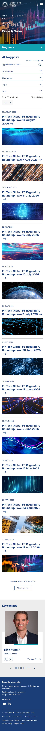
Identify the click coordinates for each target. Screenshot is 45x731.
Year (4, 91)
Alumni (24, 686)
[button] (36, 4)
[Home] (11, 4)
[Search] (34, 10)
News (4, 686)
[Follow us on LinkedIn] (9, 704)
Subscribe (6, 688)
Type (4, 84)
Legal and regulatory (29, 720)
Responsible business (11, 694)
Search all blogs (32, 60)
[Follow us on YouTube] (4, 704)
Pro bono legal (8, 692)
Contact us (34, 686)
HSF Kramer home (9, 16)
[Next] (33, 668)
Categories (7, 78)
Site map (5, 720)
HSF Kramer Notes (25, 16)
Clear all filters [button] (37, 97)
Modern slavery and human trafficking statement (20, 717)
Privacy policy (7, 723)
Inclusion (20, 692)
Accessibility (15, 720)
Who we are (14, 686)
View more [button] (21, 588)
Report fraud (19, 723)
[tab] (16, 668)
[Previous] (11, 668)
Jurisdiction (7, 71)
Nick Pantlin (12, 649)
